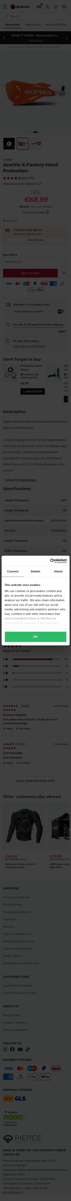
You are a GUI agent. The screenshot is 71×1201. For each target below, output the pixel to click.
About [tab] (58, 571)
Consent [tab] (13, 571)
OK (35, 636)
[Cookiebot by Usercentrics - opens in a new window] (50, 560)
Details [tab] (35, 571)
